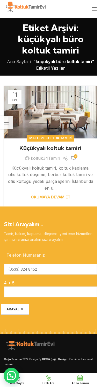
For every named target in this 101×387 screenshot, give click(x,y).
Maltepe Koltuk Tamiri (50, 138)
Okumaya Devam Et (50, 197)
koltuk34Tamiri (45, 158)
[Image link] (30, 346)
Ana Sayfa (17, 61)
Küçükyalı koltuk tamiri (50, 148)
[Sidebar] (6, 122)
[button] (11, 375)
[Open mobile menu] (94, 9)
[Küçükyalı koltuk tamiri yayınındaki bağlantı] (50, 112)
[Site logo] (25, 8)
